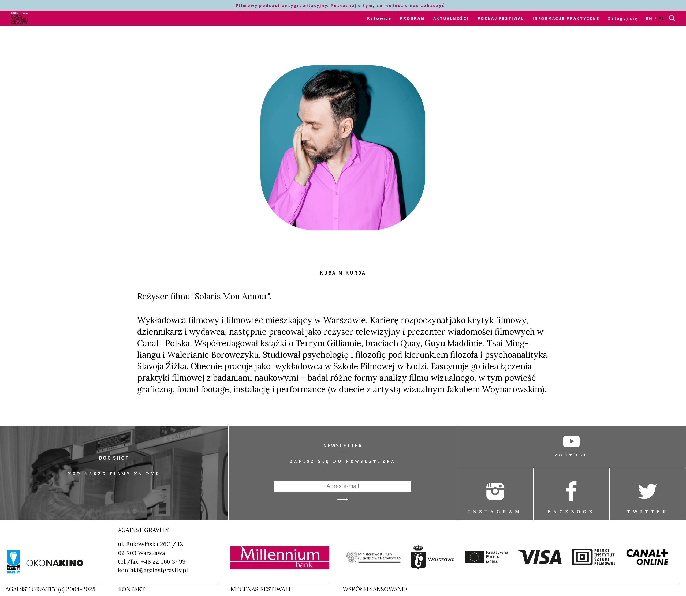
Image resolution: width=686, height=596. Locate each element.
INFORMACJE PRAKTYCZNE (565, 18)
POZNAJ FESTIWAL (501, 18)
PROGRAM (412, 18)
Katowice (379, 18)
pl (661, 18)
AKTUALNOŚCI (451, 18)
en (649, 18)
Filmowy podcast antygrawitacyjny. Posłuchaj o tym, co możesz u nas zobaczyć (341, 5)
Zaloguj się (622, 18)
